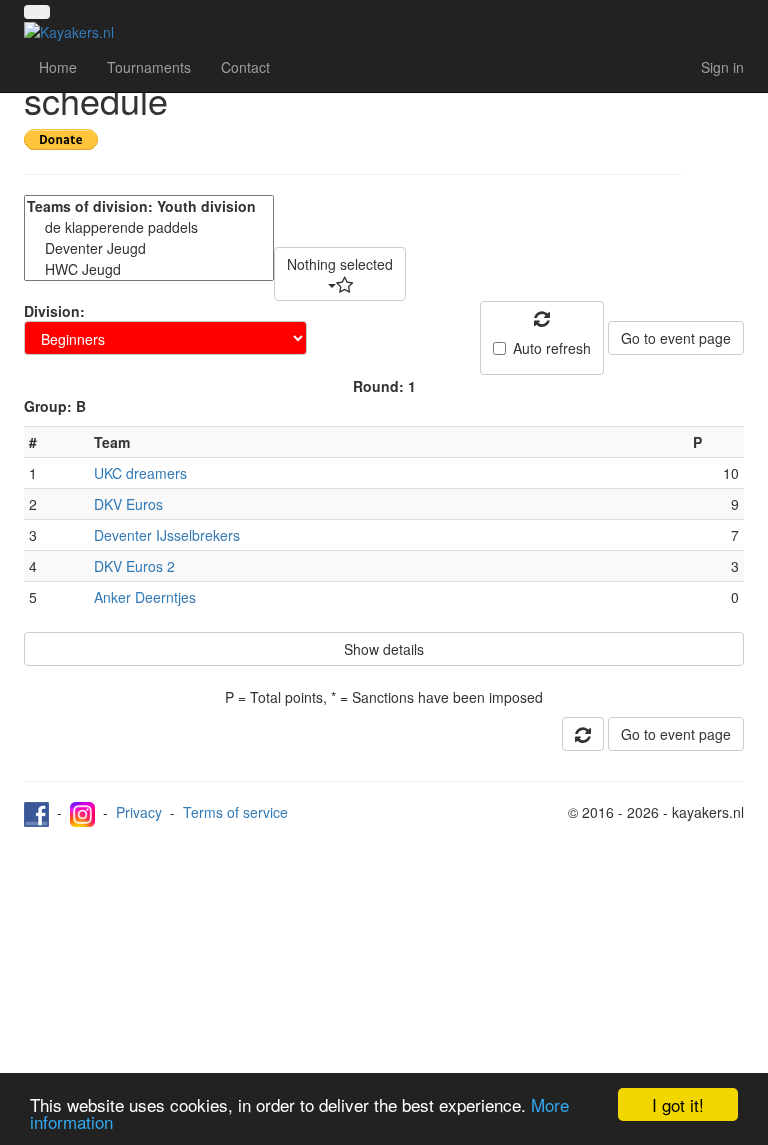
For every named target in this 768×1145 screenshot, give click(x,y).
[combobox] (340, 274)
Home (58, 67)
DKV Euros (128, 504)
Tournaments (149, 67)
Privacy (139, 812)
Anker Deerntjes (145, 597)
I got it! (678, 1104)
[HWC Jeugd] (149, 269)
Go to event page (676, 338)
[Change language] (37, 12)
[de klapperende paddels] (149, 227)
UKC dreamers (140, 473)
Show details (384, 649)
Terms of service (235, 812)
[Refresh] (583, 734)
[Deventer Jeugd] (149, 248)
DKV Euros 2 (134, 566)
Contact (245, 67)
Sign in (722, 67)
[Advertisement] (384, 977)
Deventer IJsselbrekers (167, 535)
